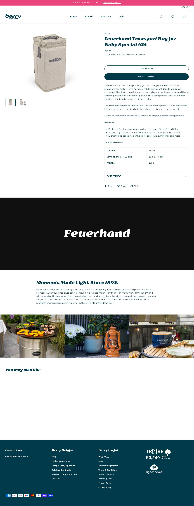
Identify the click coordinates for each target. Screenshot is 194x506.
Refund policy (105, 479)
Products (106, 16)
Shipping (121, 54)
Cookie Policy (104, 487)
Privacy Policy (105, 483)
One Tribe (114, 176)
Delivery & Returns (61, 461)
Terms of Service (106, 474)
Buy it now (146, 77)
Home (73, 16)
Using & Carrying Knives (63, 466)
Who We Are (104, 457)
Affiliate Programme (108, 466)
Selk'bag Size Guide (61, 470)
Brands (89, 16)
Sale (121, 16)
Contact (56, 479)
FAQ (54, 457)
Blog (100, 461)
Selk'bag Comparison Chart (65, 474)
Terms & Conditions (107, 470)
